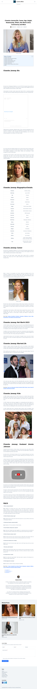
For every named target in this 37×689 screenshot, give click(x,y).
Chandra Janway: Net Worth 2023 (10, 60)
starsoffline (7, 572)
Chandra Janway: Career (8, 59)
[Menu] (2, 1)
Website (26, 647)
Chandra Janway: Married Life (9, 61)
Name (4, 647)
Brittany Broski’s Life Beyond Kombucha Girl (9, 617)
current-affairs (20, 1)
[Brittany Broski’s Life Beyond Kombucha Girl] (10, 610)
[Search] (34, 1)
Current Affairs (4, 674)
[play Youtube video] (18, 474)
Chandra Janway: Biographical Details (11, 58)
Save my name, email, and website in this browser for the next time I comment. (14, 658)
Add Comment (5, 650)
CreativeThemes (18, 687)
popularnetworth (8, 571)
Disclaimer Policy (5, 675)
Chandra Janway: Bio (8, 57)
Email (15, 647)
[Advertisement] (18, 11)
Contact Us (4, 673)
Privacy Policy (4, 676)
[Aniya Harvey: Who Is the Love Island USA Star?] (10, 628)
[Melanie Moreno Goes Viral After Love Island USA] (27, 610)
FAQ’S (5, 65)
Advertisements (4, 672)
